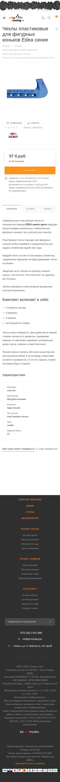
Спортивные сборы (30, 574)
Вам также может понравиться (18, 448)
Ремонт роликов (30, 565)
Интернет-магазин (30, 500)
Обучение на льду (30, 544)
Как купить (30, 589)
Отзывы (30, 209)
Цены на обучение (30, 548)
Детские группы (30, 535)
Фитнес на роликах (30, 539)
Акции (30, 506)
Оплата (47, 209)
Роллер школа (30, 529)
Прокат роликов (30, 559)
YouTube (38, 655)
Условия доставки (30, 599)
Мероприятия (30, 518)
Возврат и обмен (30, 608)
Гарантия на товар (30, 604)
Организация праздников (30, 578)
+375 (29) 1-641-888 (31, 633)
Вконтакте (14, 655)
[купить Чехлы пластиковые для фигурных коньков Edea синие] (30, 91)
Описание (11, 209)
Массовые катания (30, 569)
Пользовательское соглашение (30, 763)
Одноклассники (45, 655)
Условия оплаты (30, 595)
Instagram (30, 655)
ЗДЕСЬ (29, 760)
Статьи (30, 512)
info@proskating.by (32, 639)
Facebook (22, 655)
